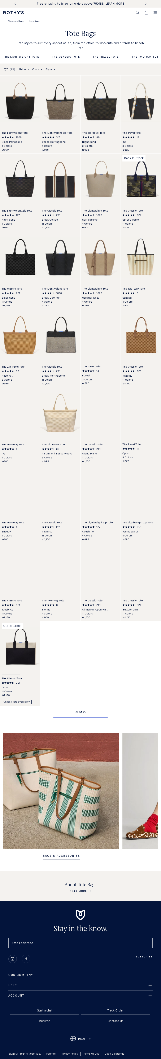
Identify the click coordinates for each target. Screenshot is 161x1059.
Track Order (115, 1011)
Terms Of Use (91, 1053)
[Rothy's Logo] (13, 12)
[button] (137, 13)
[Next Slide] (145, 4)
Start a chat (44, 1011)
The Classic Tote (66, 57)
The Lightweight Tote (21, 57)
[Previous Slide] (15, 4)
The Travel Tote (106, 57)
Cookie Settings (114, 1053)
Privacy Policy (69, 1053)
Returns (44, 1021)
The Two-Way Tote (146, 57)
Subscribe (144, 956)
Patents (51, 1053)
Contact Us (115, 1021)
